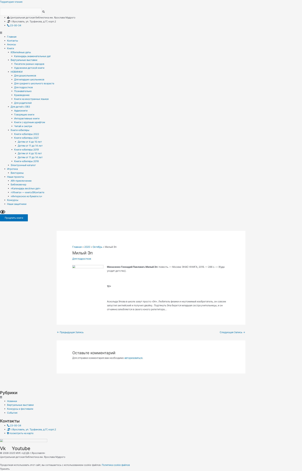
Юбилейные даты (21, 52)
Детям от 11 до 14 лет (30, 145)
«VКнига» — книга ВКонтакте (27, 192)
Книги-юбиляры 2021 (26, 137)
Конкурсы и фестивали (20, 408)
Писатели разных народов (29, 63)
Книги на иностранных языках (31, 98)
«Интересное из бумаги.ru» (26, 196)
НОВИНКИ (16, 71)
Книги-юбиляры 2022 (26, 134)
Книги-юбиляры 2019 (26, 149)
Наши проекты (15, 176)
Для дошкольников (25, 75)
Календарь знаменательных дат (32, 56)
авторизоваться (133, 357)
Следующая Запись (232, 332)
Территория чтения (11, 1)
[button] (151, 33)
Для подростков (23, 87)
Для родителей (23, 102)
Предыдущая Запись (70, 332)
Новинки (12, 401)
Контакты (12, 40)
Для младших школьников (29, 79)
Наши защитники (16, 203)
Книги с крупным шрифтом (29, 122)
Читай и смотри (23, 126)
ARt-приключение (21, 180)
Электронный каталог (23, 165)
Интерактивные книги (26, 118)
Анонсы (11, 44)
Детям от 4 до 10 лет (30, 141)
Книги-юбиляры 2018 (26, 161)
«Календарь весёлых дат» (25, 188)
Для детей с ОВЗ (20, 106)
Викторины (17, 172)
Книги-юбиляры (20, 130)
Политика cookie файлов (116, 464)
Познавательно (23, 91)
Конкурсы (12, 200)
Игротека (12, 168)
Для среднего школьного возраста (34, 83)
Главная (11, 36)
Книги (10, 48)
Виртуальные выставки (24, 59)
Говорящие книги (24, 114)
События (12, 412)
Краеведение (22, 95)
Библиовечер (18, 184)
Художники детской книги (29, 67)
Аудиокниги (21, 110)
